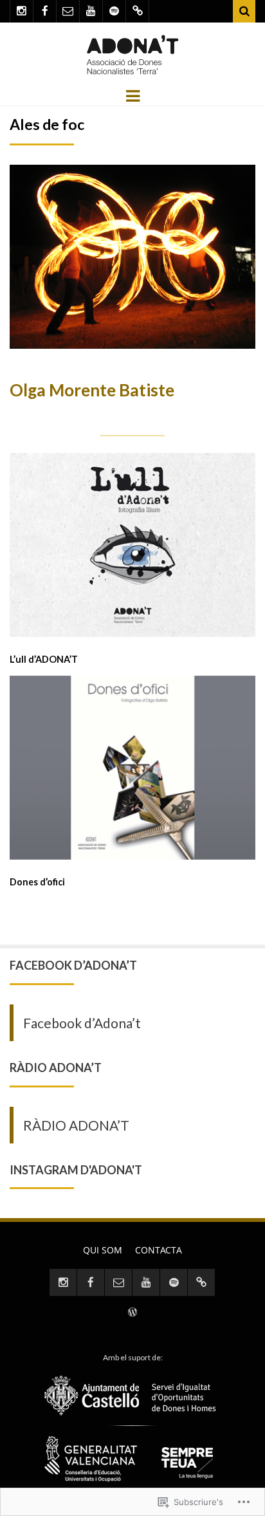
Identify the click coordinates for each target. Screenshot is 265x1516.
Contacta (158, 1250)
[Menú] (133, 95)
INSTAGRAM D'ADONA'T (76, 1170)
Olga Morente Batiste (92, 390)
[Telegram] (137, 11)
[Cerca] (244, 11)
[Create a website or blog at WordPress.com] (132, 1313)
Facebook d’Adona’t (73, 965)
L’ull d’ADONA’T (44, 659)
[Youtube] (91, 11)
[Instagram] (21, 11)
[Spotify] (114, 11)
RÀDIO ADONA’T (56, 1067)
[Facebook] (44, 11)
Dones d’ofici (37, 881)
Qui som (102, 1250)
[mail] (68, 11)
